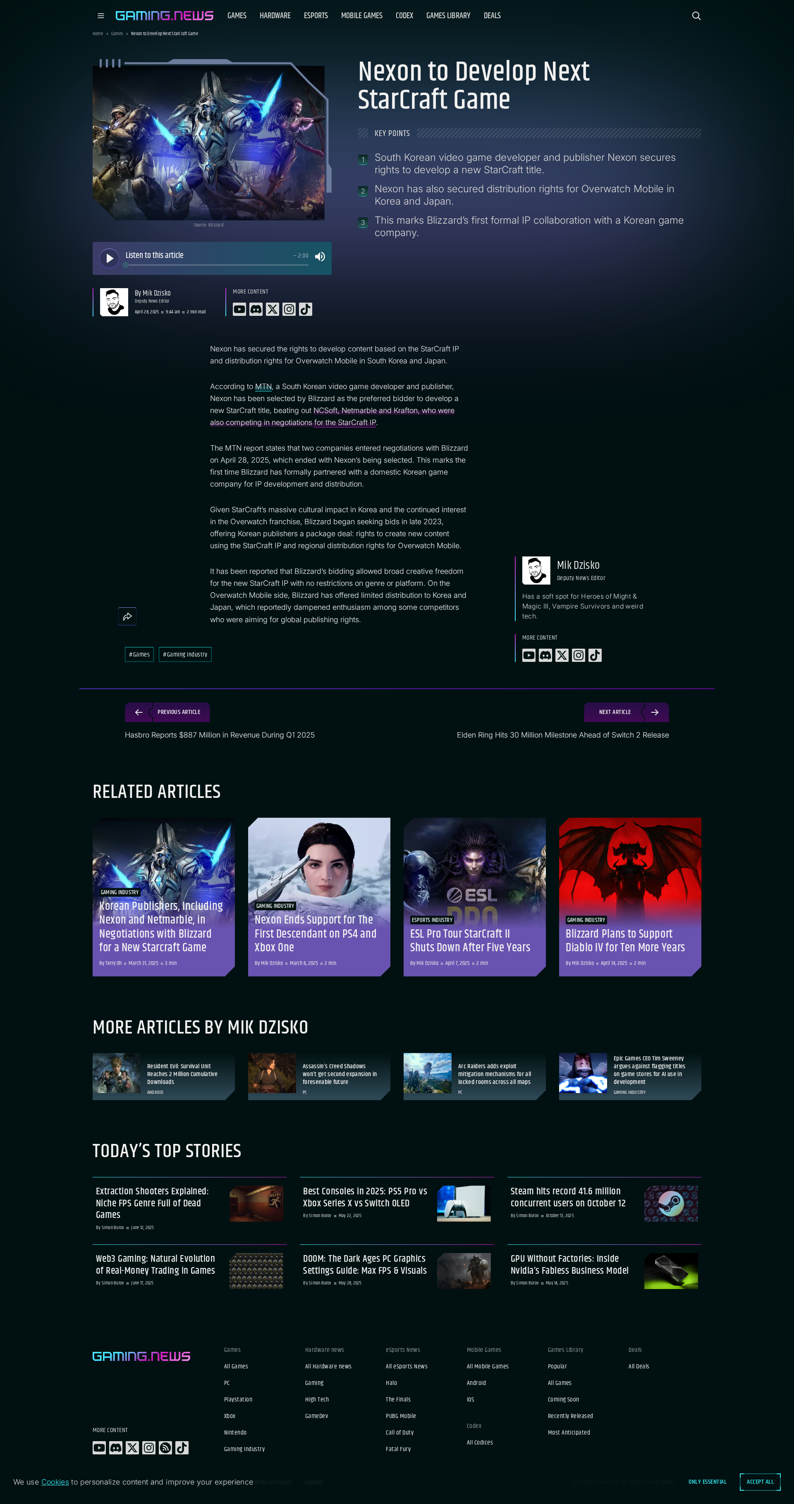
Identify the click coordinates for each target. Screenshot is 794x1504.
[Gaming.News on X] (132, 1447)
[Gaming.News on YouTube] (99, 1447)
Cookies (55, 1482)
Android (476, 1383)
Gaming (314, 1383)
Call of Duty (400, 1433)
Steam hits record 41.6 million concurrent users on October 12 (568, 1198)
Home (98, 34)
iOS (470, 1400)
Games (117, 34)
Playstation (238, 1400)
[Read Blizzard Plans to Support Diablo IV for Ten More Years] (630, 897)
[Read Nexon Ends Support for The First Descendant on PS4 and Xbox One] (319, 897)
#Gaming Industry (185, 654)
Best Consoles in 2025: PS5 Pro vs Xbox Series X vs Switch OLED (365, 1198)
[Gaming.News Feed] (165, 1447)
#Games (139, 654)
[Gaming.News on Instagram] (148, 1447)
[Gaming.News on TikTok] (182, 1447)
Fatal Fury (398, 1449)
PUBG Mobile (401, 1416)
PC (227, 1383)
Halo (391, 1383)
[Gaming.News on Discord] (115, 1447)
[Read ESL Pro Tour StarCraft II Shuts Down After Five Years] (475, 897)
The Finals (398, 1400)
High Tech (317, 1400)
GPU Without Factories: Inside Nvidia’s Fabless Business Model (570, 1265)
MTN (263, 386)
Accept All (760, 1482)
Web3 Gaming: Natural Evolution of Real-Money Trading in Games (155, 1265)
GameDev (316, 1416)
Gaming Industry (244, 1449)
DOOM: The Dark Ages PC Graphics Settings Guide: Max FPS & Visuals (365, 1265)
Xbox (230, 1416)
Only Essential (708, 1482)
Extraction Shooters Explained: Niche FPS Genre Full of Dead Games (152, 1203)
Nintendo (235, 1433)
